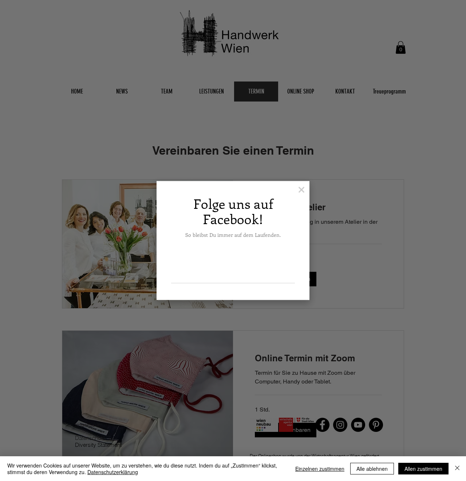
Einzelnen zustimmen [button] (319, 468)
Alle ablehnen (372, 468)
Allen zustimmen (423, 468)
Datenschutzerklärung (112, 472)
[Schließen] (457, 468)
